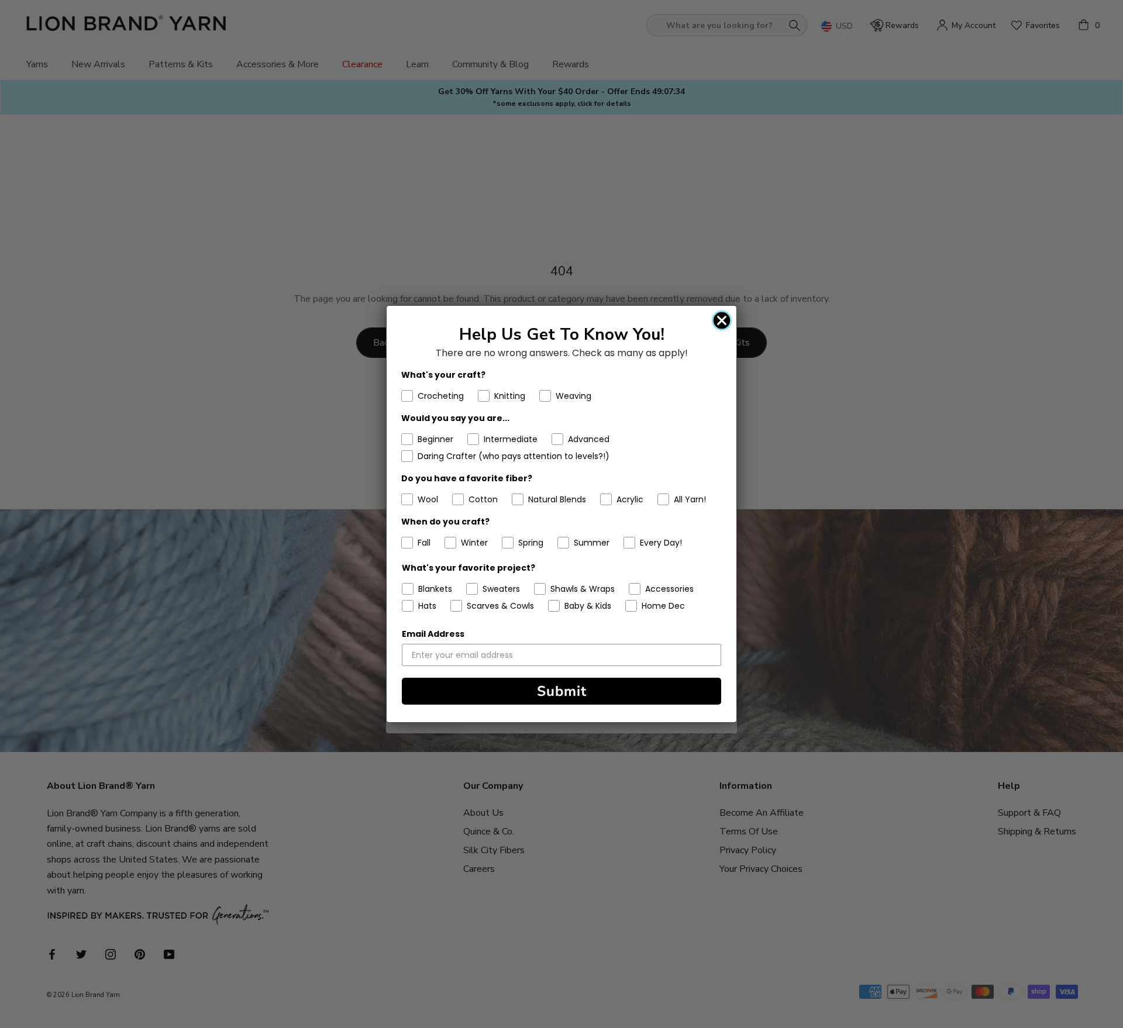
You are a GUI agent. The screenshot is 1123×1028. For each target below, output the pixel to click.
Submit (562, 691)
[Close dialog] (721, 320)
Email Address (433, 634)
